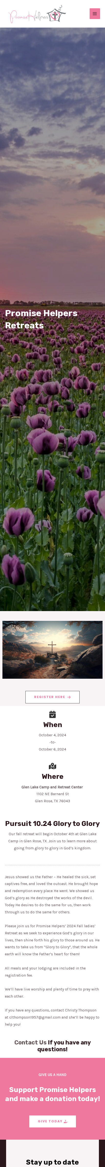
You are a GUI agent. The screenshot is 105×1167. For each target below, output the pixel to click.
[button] (52, 697)
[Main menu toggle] (95, 13)
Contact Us (30, 1042)
